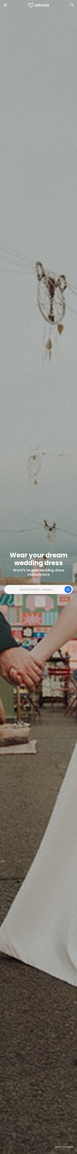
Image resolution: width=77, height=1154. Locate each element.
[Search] (71, 5)
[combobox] (38, 589)
